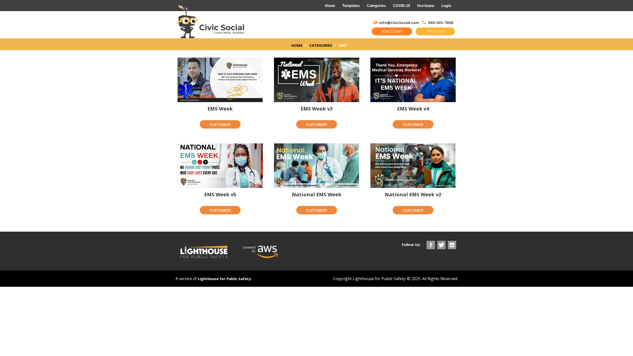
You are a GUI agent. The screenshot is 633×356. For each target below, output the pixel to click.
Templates (351, 5)
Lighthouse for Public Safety (224, 278)
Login (446, 5)
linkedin (452, 245)
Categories (376, 5)
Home (330, 5)
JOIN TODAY (392, 31)
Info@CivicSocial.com (399, 22)
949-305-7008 (440, 22)
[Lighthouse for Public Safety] (204, 252)
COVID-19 (401, 5)
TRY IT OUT (435, 31)
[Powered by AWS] (260, 252)
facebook (431, 245)
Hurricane (425, 5)
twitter (441, 245)
